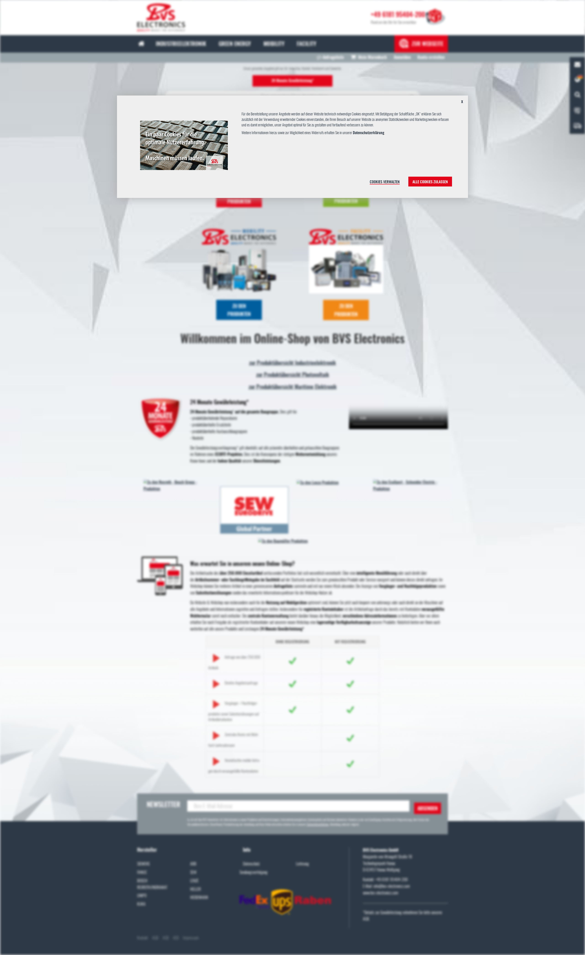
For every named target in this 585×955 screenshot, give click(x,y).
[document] (292, 149)
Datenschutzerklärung (368, 133)
